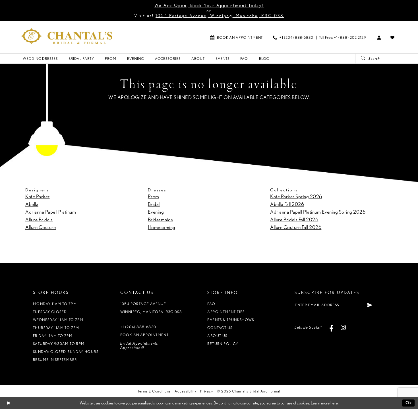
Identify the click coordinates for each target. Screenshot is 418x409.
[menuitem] (236, 37)
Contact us (219, 328)
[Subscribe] (369, 305)
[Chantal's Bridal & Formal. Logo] (66, 36)
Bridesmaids (160, 219)
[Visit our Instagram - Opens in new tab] (343, 327)
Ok (408, 402)
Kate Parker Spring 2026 (296, 196)
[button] (379, 37)
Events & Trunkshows (230, 320)
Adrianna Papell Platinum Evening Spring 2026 (317, 212)
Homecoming (161, 227)
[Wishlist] (392, 37)
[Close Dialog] (8, 403)
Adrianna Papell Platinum (50, 212)
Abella (31, 204)
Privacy (206, 391)
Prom (153, 196)
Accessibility (185, 391)
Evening (156, 212)
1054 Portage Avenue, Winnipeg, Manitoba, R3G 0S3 (220, 15)
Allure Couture (40, 227)
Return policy (222, 343)
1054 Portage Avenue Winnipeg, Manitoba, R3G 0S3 (151, 308)
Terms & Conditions (154, 391)
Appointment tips (226, 312)
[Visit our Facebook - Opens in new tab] (331, 327)
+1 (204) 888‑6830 (138, 327)
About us (217, 336)
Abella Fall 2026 (287, 204)
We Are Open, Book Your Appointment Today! (209, 5)
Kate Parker (37, 196)
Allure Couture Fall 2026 (295, 227)
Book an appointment (144, 335)
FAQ (211, 304)
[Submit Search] (361, 59)
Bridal (154, 204)
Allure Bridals (39, 219)
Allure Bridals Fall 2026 (294, 219)
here (334, 403)
